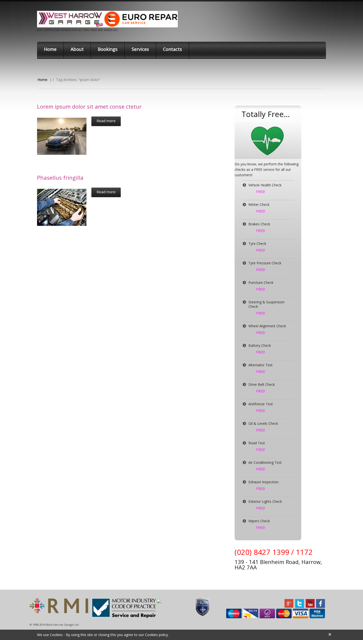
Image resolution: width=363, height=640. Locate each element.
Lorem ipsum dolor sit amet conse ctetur (89, 106)
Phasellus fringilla (60, 177)
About (77, 49)
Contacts (172, 49)
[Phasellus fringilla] (61, 207)
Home (50, 49)
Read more (106, 120)
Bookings (108, 49)
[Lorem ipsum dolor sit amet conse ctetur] (61, 136)
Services (140, 49)
